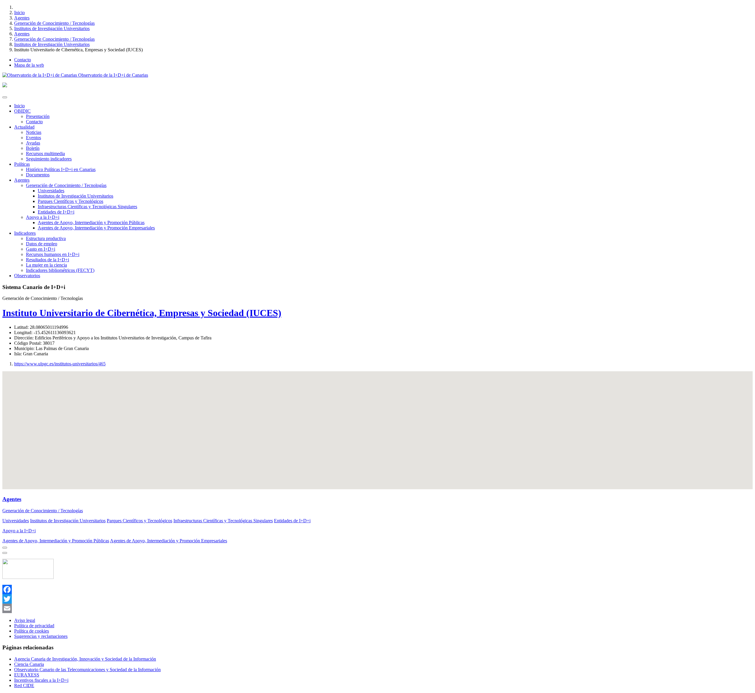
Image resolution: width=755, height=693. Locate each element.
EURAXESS (26, 674)
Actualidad (24, 126)
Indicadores (25, 233)
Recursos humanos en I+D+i (52, 254)
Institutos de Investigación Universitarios (52, 28)
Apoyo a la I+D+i (42, 217)
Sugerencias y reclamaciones (41, 636)
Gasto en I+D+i (40, 249)
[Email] (377, 608)
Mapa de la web (29, 65)
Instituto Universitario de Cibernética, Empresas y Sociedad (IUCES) (141, 313)
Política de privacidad (34, 625)
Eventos (33, 137)
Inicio (19, 12)
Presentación (38, 116)
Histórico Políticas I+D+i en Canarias (61, 169)
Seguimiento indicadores (49, 158)
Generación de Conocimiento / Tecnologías (54, 23)
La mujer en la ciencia (46, 264)
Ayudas (33, 142)
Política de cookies (31, 630)
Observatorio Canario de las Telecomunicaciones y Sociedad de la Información (87, 669)
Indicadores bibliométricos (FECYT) (60, 270)
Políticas (22, 164)
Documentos (38, 174)
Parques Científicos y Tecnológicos (70, 201)
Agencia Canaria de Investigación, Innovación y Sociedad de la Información (85, 658)
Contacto (22, 59)
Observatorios (27, 275)
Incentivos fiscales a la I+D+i (41, 680)
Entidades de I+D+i (56, 211)
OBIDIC (22, 111)
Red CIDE (24, 685)
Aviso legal (24, 620)
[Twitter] (377, 599)
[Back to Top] (4, 553)
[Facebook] (377, 589)
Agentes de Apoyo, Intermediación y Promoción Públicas (91, 222)
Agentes (21, 17)
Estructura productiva (46, 238)
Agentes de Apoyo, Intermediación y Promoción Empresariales (96, 227)
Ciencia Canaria (29, 664)
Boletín (33, 148)
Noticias (33, 132)
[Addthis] (4, 548)
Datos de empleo (41, 243)
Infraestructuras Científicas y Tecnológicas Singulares (87, 206)
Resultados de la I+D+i (47, 259)
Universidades (51, 190)
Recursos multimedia (45, 153)
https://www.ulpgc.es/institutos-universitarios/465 (60, 363)
